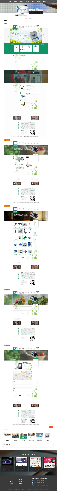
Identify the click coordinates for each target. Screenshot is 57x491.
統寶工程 (23, 440)
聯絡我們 (33, 1)
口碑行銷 (27, 1)
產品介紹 (26, 18)
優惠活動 (5, 445)
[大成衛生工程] (15, 435)
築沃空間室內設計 (31, 440)
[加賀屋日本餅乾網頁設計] (35, 462)
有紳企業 (7, 440)
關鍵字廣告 (39, 1)
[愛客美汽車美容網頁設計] (7, 462)
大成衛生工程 (15, 440)
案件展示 (15, 1)
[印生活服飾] (47, 435)
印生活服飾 (47, 440)
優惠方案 (21, 1)
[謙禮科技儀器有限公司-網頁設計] (21, 462)
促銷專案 (44, 1)
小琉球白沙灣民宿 (39, 440)
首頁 (10, 1)
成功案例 (9, 445)
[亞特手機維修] (49, 462)
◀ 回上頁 (5, 429)
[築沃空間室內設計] (31, 435)
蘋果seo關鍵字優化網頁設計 (39, 480)
